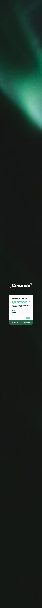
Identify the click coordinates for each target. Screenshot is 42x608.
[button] (21, 604)
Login (28, 317)
